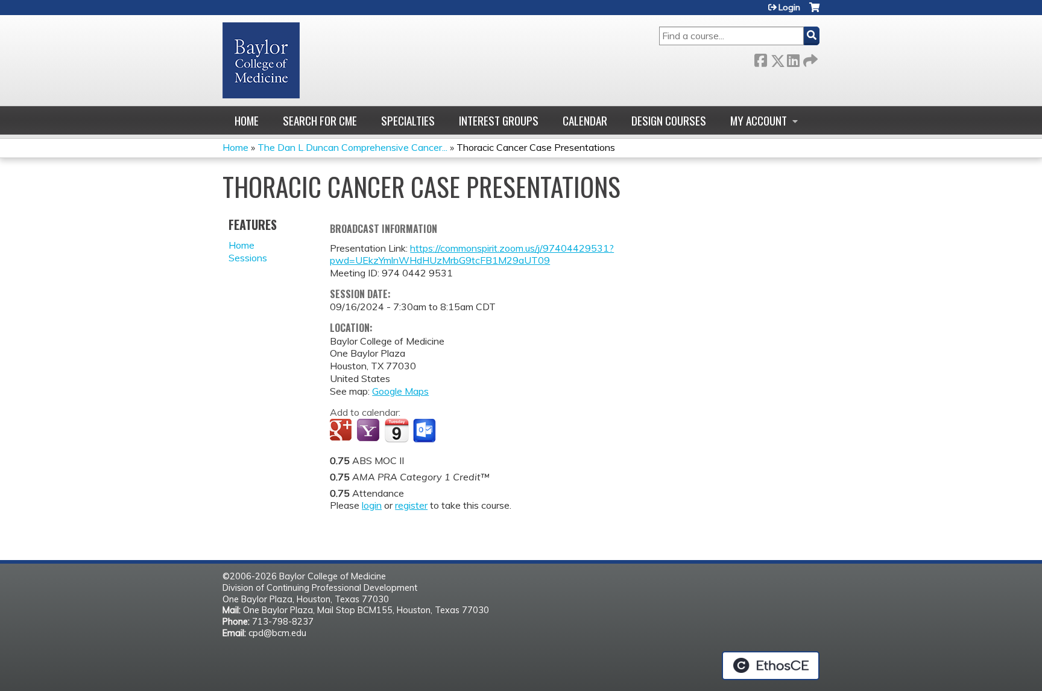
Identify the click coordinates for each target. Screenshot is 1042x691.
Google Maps (400, 391)
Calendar (585, 120)
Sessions (248, 258)
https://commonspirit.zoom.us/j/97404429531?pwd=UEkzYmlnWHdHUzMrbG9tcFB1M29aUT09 (472, 254)
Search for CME (320, 120)
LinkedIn (793, 58)
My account (758, 120)
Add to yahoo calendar (369, 431)
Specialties (408, 120)
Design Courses (668, 120)
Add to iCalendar (396, 430)
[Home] (261, 60)
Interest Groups (498, 120)
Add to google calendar (342, 431)
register (411, 505)
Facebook (760, 58)
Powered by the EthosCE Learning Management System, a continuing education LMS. (770, 665)
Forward (809, 58)
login (372, 505)
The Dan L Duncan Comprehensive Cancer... (352, 147)
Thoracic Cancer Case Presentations (535, 147)
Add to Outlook (425, 431)
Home (247, 120)
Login (789, 7)
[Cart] (814, 12)
